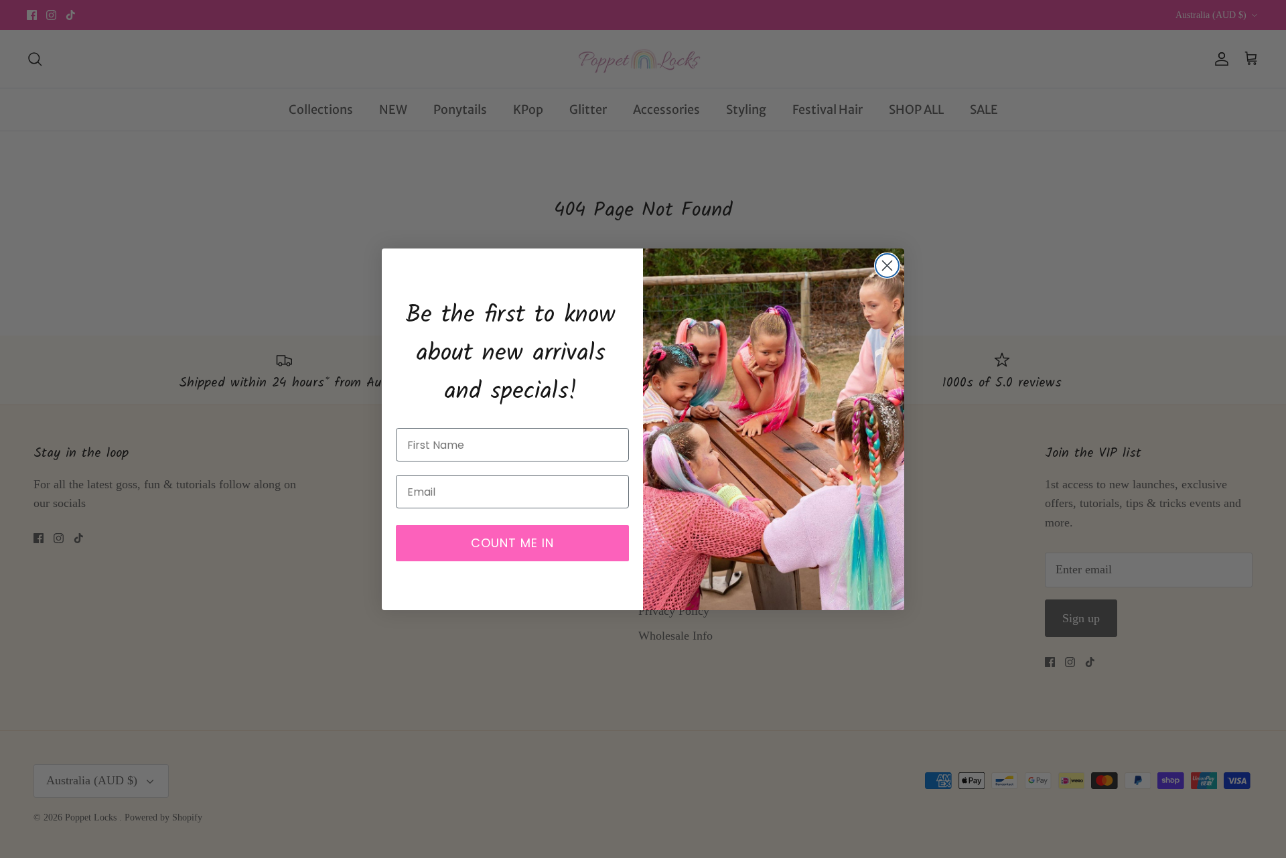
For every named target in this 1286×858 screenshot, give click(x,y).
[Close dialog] (887, 265)
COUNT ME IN (512, 542)
